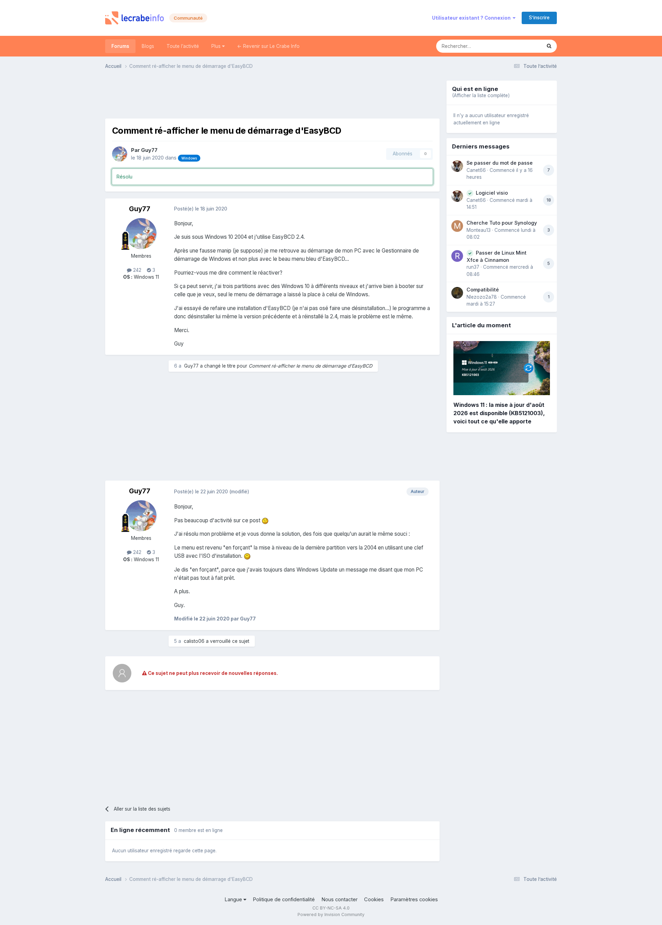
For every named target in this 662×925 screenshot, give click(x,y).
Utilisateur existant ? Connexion (472, 18)
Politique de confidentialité (284, 899)
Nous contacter (339, 899)
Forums (120, 46)
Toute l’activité (183, 46)
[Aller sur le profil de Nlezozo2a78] (457, 293)
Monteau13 (479, 230)
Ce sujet (523, 46)
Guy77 (149, 150)
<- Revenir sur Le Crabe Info (268, 46)
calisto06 (194, 641)
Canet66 (476, 170)
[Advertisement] (272, 96)
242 (136, 270)
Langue (233, 899)
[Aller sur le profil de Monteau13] (457, 226)
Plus (216, 46)
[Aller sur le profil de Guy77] (119, 154)
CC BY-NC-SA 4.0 (331, 908)
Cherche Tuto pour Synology (502, 223)
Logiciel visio (492, 193)
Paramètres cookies (414, 899)
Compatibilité (483, 289)
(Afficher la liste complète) (481, 95)
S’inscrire (539, 17)
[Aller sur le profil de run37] (457, 256)
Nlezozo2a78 (482, 297)
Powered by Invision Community (331, 914)
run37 (473, 267)
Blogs (148, 46)
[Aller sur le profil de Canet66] (457, 166)
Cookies (374, 899)
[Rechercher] (549, 46)
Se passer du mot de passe (500, 163)
